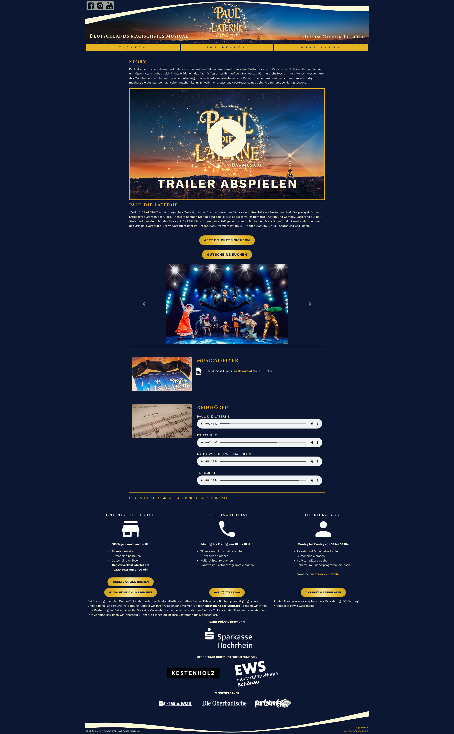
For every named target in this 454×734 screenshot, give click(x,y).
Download (245, 371)
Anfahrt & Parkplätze (323, 592)
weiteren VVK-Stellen (325, 574)
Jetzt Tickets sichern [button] (227, 240)
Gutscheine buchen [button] (227, 254)
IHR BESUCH (227, 47)
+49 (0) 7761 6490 (227, 592)
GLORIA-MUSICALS (212, 498)
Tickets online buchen (130, 581)
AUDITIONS (184, 498)
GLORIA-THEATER (144, 498)
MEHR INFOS (321, 47)
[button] (144, 304)
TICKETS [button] (133, 47)
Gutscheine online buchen (130, 592)
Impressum (361, 727)
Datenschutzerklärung (356, 731)
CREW (167, 498)
